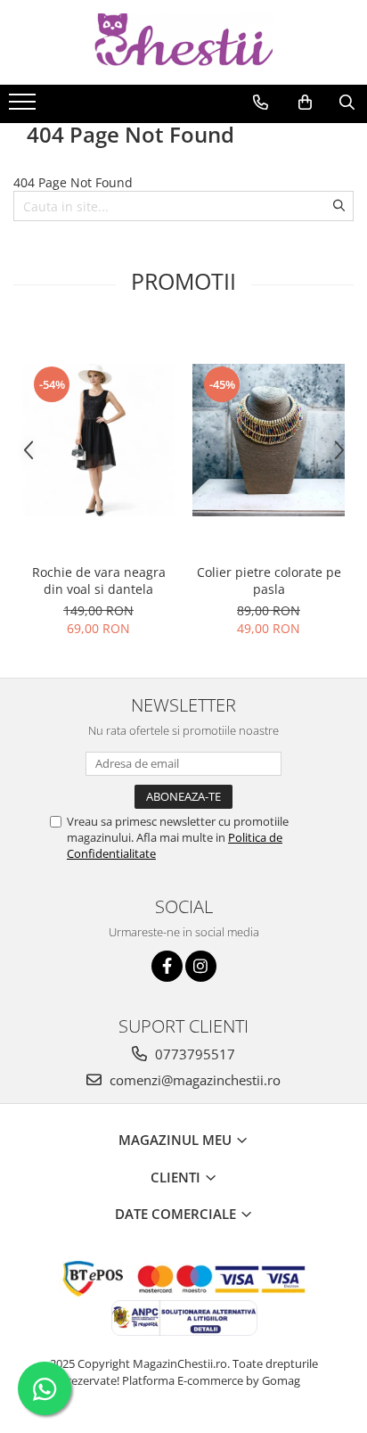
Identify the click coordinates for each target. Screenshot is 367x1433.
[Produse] (24, 107)
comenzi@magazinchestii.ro (193, 1080)
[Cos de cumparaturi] (305, 102)
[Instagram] (200, 966)
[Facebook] (167, 966)
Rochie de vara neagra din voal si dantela (99, 580)
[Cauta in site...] (347, 102)
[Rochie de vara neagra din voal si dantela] (98, 440)
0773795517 (193, 1054)
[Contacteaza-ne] (261, 102)
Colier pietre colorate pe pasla (269, 580)
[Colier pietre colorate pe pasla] (268, 440)
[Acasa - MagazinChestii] (183, 42)
